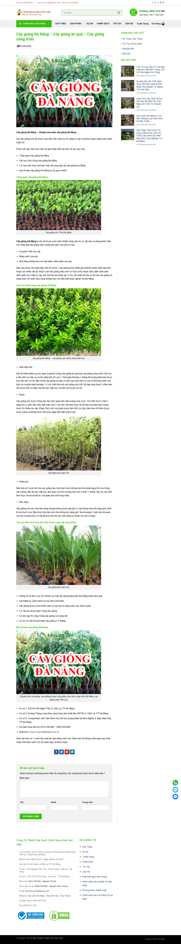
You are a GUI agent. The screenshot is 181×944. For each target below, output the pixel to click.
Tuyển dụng (143, 23)
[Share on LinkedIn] (72, 752)
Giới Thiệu (87, 847)
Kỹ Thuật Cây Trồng (132, 38)
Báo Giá (126, 53)
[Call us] (158, 3)
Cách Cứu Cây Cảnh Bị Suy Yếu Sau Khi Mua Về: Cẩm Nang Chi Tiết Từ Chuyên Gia (149, 102)
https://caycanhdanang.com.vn (44, 732)
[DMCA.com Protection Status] (59, 915)
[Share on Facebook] (56, 752)
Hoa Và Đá (65, 896)
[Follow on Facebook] (152, 3)
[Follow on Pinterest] (160, 3)
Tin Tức (86, 866)
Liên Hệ (86, 871)
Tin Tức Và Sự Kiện (132, 43)
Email (53, 802)
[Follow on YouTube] (163, 3)
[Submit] (119, 13)
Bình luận (25, 778)
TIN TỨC (117, 23)
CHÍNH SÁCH (103, 23)
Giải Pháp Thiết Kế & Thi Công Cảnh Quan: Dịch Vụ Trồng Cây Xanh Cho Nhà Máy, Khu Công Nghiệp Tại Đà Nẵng (149, 135)
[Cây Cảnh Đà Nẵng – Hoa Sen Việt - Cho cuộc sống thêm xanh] (34, 12)
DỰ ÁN (90, 23)
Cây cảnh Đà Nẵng (36, 896)
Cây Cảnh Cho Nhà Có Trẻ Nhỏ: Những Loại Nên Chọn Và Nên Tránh (149, 118)
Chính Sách (87, 861)
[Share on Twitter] (61, 752)
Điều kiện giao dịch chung (94, 876)
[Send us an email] (155, 3)
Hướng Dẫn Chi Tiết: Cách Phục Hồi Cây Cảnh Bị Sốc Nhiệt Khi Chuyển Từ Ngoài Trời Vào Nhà (149, 85)
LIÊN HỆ (129, 23)
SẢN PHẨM (75, 23)
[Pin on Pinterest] (67, 752)
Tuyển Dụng (88, 856)
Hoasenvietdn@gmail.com (37, 891)
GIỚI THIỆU (60, 23)
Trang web (87, 802)
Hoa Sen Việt (53, 896)
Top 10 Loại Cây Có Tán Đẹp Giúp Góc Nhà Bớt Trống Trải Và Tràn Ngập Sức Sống (150, 70)
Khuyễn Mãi (128, 48)
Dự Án (85, 851)
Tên (22, 802)
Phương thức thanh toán (94, 890)
